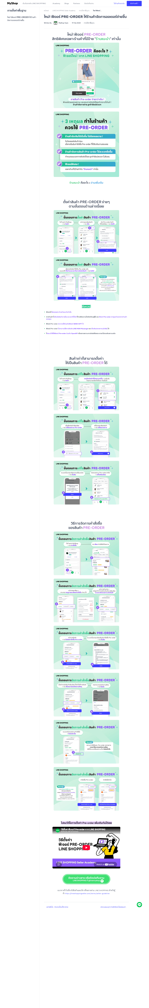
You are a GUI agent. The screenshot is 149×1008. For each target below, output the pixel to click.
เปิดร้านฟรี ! (134, 3)
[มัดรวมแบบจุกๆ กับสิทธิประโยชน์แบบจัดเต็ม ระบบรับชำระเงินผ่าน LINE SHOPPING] (128, 907)
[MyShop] (12, 3)
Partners (76, 3)
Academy (56, 3)
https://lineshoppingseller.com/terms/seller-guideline (87, 893)
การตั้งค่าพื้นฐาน (89, 23)
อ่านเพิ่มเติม (97, 182)
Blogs (66, 3)
